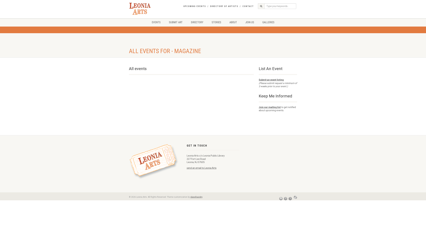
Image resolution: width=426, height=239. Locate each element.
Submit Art (176, 22)
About (233, 22)
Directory (197, 22)
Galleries (268, 22)
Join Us (249, 22)
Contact (248, 6)
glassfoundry (196, 197)
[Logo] (141, 8)
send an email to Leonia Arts (201, 168)
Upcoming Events (194, 6)
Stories (216, 22)
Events (156, 22)
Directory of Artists (224, 6)
